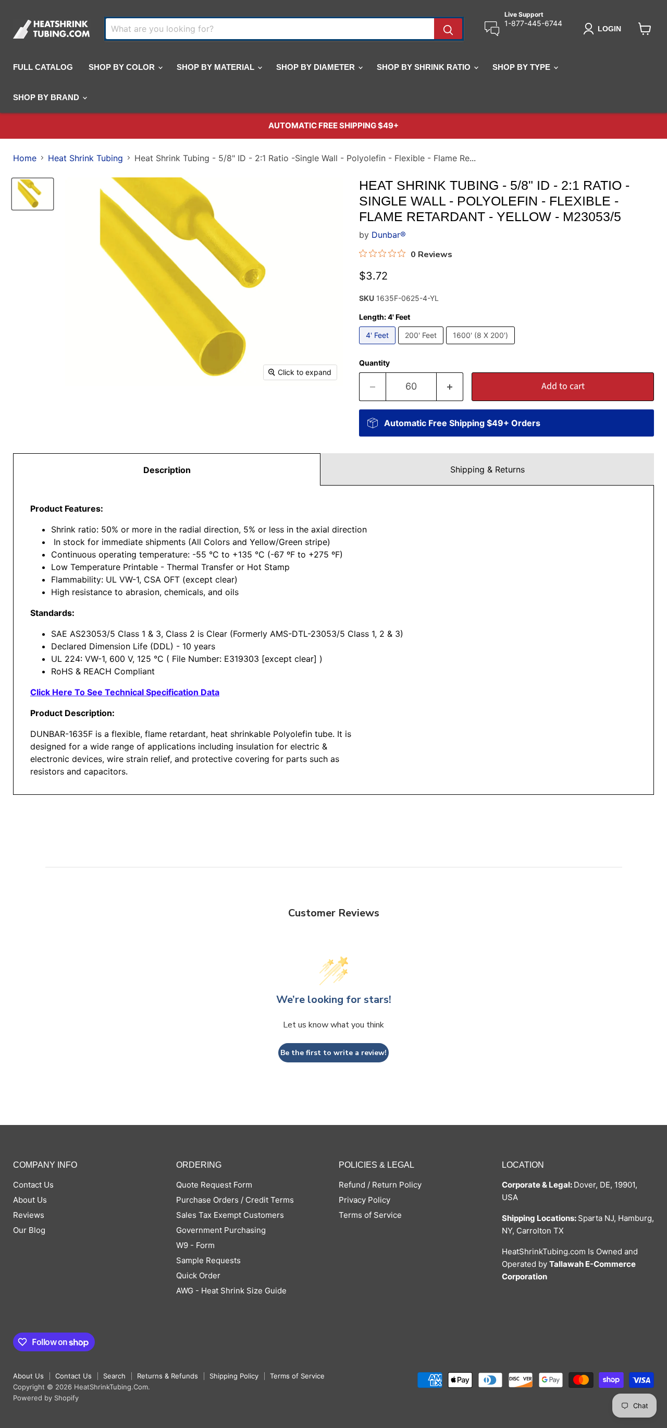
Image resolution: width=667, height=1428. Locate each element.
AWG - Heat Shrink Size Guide (231, 1291)
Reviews (28, 1215)
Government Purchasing (221, 1230)
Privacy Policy (364, 1200)
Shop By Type (522, 67)
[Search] (448, 28)
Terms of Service (370, 1215)
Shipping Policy (233, 1376)
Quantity (374, 363)
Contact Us (33, 1185)
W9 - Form (195, 1245)
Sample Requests (208, 1260)
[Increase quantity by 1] (450, 386)
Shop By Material (216, 67)
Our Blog (29, 1230)
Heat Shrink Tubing (85, 158)
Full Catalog (43, 67)
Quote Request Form (214, 1185)
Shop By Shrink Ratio (425, 67)
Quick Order (198, 1275)
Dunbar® (389, 234)
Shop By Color (123, 67)
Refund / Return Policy (380, 1185)
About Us (30, 1200)
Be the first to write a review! (333, 1053)
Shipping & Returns (487, 469)
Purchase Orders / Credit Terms (235, 1200)
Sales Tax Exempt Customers (230, 1215)
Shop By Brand (47, 97)
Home (24, 158)
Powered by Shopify (46, 1398)
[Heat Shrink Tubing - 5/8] (32, 194)
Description (167, 470)
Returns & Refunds (167, 1376)
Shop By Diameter (316, 67)
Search (114, 1376)
